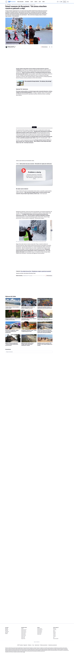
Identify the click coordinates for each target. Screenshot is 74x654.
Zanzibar (54, 635)
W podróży (27, 1)
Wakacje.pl (6, 629)
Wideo (43, 1)
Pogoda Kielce (23, 638)
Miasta (36, 1)
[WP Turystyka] (12, 1)
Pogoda (22, 628)
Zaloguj (64, 1)
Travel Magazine (20, 1)
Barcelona (54, 628)
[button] (60, 1)
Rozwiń (34, 127)
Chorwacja (54, 629)
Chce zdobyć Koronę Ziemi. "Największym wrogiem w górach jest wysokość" (36, 271)
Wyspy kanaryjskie (55, 638)
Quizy (40, 1)
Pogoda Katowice (39, 628)
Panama (54, 636)
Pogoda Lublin (23, 636)
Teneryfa (54, 634)
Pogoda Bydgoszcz (39, 629)
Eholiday (6, 633)
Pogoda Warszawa (23, 629)
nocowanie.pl (7, 631)
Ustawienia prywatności (52, 645)
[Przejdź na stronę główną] (6, 2)
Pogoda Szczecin (23, 635)
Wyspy (32, 1)
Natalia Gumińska (11, 46)
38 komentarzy (44, 46)
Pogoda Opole (39, 634)
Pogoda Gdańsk (23, 634)
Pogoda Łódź (23, 637)
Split (53, 637)
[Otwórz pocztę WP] (58, 1)
